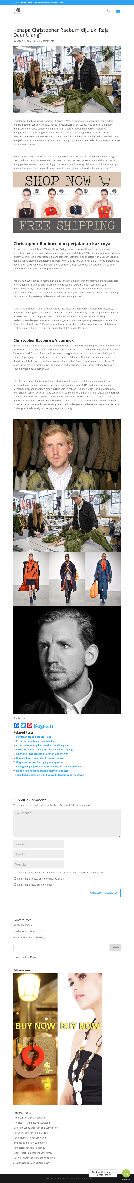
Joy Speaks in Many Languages (30, 1142)
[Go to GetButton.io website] (126, 1180)
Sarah (20, 40)
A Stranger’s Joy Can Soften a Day (31, 1162)
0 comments (47, 40)
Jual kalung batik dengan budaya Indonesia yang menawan (50, 774)
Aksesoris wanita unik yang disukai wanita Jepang (44, 749)
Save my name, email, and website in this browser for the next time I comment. (60, 872)
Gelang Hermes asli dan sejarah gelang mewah (42, 753)
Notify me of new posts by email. (35, 884)
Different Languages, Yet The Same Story (35, 1127)
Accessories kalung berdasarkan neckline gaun (42, 745)
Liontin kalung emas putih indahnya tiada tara (42, 770)
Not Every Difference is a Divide (30, 1132)
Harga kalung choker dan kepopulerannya (40, 758)
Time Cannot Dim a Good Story (30, 1117)
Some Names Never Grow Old (29, 1137)
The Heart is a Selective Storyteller (32, 1122)
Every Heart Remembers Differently (32, 1152)
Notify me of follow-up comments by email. (40, 878)
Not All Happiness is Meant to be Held (34, 1157)
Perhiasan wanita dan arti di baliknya (37, 741)
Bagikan (43, 725)
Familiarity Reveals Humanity (29, 1147)
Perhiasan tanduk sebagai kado (33, 736)
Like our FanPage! (25, 957)
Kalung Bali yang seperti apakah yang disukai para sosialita (49, 766)
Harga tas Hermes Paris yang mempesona (39, 762)
